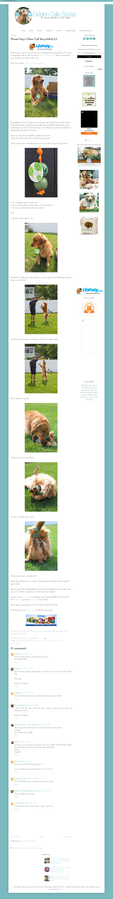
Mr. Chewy (34, 600)
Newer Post (15, 837)
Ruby (16, 742)
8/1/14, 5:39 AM (27, 761)
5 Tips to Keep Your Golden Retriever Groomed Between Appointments (61, 861)
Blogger (61, 889)
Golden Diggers (71, 30)
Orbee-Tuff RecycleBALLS (34, 63)
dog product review (22, 640)
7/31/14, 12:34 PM (28, 693)
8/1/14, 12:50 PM (33, 778)
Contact (39, 30)
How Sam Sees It (20, 705)
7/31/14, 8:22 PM (24, 742)
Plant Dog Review (57, 640)
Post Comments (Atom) (28, 841)
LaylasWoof (18, 803)
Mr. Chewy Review (36, 640)
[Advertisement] (89, 272)
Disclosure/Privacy (85, 30)
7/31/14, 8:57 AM (28, 654)
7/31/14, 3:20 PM (33, 705)
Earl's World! (48, 769)
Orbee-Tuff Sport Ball (47, 55)
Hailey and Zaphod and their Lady (27, 791)
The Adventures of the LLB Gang (26, 725)
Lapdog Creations (20, 778)
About (31, 30)
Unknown (18, 654)
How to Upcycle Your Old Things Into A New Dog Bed (60, 879)
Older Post (67, 837)
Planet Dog (18, 600)
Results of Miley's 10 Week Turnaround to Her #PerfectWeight (60, 870)
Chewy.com (30, 610)
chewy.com (27, 597)
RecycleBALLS (16, 643)
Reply (16, 662)
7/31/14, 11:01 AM (27, 669)
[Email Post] (45, 638)
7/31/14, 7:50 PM (45, 725)
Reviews (59, 30)
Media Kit (49, 30)
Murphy (17, 669)
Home (23, 30)
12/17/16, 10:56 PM (30, 803)
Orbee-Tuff (46, 640)
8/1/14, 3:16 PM (46, 791)
